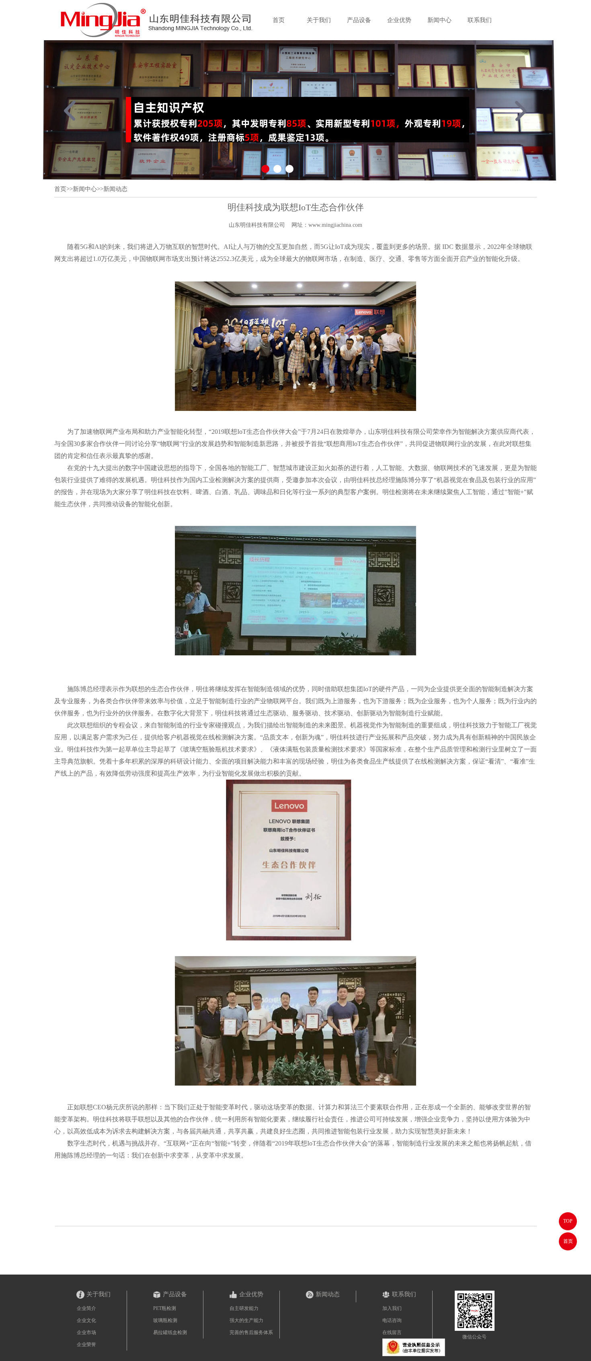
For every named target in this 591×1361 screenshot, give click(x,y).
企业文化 (86, 1320)
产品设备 (359, 20)
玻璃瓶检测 (165, 1320)
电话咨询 (392, 1320)
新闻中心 (439, 20)
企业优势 (399, 20)
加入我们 (392, 1308)
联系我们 (480, 20)
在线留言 (392, 1332)
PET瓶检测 (164, 1308)
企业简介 (86, 1308)
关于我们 (319, 20)
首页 (279, 20)
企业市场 (86, 1332)
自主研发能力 (244, 1308)
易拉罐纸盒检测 (170, 1332)
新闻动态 (115, 189)
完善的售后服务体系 (251, 1332)
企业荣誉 (86, 1344)
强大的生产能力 (246, 1320)
